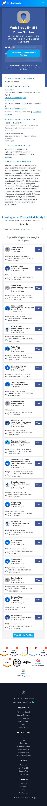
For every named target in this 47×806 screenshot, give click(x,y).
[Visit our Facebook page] (32, 798)
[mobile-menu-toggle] (43, 3)
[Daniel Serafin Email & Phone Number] (7, 249)
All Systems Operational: (22, 702)
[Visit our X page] (35, 798)
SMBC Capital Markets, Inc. (15, 98)
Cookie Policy (23, 752)
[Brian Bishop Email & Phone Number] (7, 329)
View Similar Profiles (23, 635)
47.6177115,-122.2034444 (24, 698)
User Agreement (23, 746)
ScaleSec (37, 112)
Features (23, 765)
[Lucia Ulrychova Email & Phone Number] (7, 384)
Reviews (23, 743)
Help (23, 740)
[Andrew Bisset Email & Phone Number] (7, 403)
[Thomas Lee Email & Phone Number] (7, 561)
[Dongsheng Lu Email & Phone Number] (7, 308)
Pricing (23, 737)
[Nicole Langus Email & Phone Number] (7, 423)
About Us (23, 784)
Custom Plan (23, 771)
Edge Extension (23, 718)
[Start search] (42, 229)
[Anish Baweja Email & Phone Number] (7, 268)
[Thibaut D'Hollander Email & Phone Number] (7, 463)
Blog (23, 790)
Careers (23, 787)
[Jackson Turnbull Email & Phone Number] (7, 442)
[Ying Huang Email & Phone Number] (7, 504)
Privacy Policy (23, 749)
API (23, 724)
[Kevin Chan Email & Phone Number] (7, 523)
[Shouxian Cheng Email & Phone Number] (7, 484)
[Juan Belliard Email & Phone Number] (7, 580)
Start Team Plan (23, 768)
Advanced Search (23, 712)
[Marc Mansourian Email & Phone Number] (7, 367)
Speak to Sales (23, 774)
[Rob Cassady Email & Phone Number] (7, 542)
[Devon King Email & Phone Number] (7, 288)
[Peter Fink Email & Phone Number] (7, 348)
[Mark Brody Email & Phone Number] (23, 17)
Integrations (23, 727)
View (38, 249)
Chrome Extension (23, 715)
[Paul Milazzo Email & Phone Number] (7, 617)
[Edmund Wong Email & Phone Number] (7, 599)
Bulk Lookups (23, 721)
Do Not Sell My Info (23, 755)
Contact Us (23, 793)
